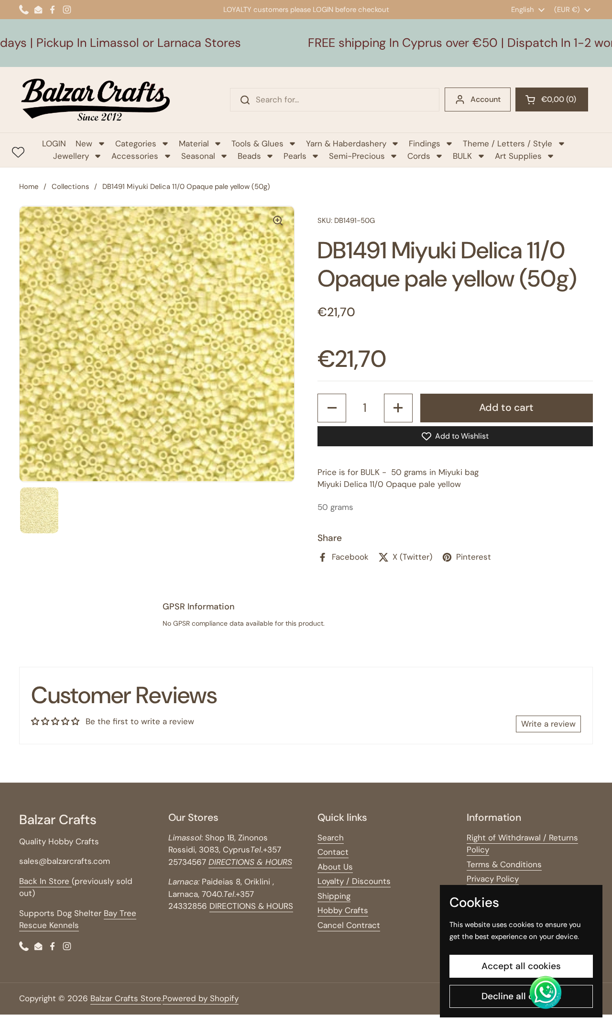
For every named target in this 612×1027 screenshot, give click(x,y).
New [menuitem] (84, 143)
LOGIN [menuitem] (54, 143)
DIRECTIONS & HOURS (251, 906)
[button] (551, 99)
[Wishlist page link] (18, 152)
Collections (70, 186)
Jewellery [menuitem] (71, 156)
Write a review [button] (548, 723)
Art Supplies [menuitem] (518, 156)
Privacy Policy (493, 878)
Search (330, 837)
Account (485, 99)
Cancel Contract (348, 925)
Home (28, 186)
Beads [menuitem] (249, 156)
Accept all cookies (521, 966)
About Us (335, 866)
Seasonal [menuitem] (198, 156)
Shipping (333, 896)
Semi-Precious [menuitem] (357, 156)
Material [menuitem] (194, 143)
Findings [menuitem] (424, 143)
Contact (333, 852)
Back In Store (45, 881)
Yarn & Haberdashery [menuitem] (346, 143)
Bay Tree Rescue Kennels (77, 919)
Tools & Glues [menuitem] (257, 143)
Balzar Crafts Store (125, 998)
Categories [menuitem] (135, 143)
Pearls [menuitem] (295, 156)
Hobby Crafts (342, 910)
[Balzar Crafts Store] (95, 100)
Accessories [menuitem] (134, 156)
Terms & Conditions (504, 864)
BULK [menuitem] (462, 156)
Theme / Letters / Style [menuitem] (507, 143)
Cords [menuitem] (418, 156)
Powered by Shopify (201, 998)
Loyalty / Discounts (354, 881)
